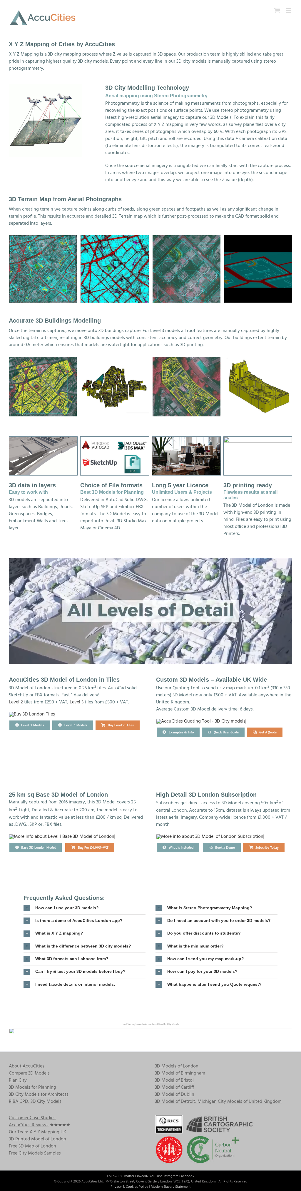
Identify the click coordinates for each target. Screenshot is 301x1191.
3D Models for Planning (32, 1087)
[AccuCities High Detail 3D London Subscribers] (209, 836)
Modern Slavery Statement (170, 1187)
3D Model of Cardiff (174, 1087)
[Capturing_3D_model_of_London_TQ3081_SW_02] (114, 386)
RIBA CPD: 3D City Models (35, 1101)
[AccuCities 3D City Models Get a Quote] (200, 721)
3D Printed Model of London (37, 1139)
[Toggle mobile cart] (277, 10)
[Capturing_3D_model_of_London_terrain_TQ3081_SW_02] (43, 269)
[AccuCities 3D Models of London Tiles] (32, 714)
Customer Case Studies (32, 1118)
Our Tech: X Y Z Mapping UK (37, 1132)
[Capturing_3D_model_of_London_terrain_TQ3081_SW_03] (186, 269)
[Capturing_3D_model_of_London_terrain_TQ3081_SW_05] (258, 269)
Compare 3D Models (29, 1073)
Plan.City (18, 1080)
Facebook (186, 1176)
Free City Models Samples (35, 1153)
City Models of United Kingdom (250, 1101)
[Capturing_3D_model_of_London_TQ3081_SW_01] (43, 386)
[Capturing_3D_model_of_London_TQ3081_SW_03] (186, 386)
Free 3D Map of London (32, 1146)
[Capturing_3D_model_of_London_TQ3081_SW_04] (258, 386)
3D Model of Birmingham (180, 1073)
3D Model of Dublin (174, 1094)
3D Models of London (176, 1066)
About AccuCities (26, 1066)
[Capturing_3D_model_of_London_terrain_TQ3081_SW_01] (114, 269)
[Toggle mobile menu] (289, 10)
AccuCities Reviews (29, 1125)
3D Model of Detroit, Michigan (186, 1101)
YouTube (156, 1176)
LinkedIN (141, 1176)
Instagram (170, 1176)
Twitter (128, 1176)
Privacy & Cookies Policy (129, 1187)
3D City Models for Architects (38, 1094)
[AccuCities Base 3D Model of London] (61, 836)
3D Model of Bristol (174, 1080)
